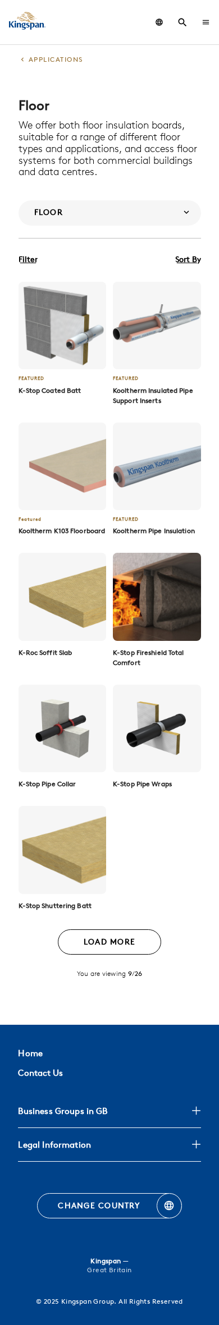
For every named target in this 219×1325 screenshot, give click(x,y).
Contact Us (40, 1072)
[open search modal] (182, 22)
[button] (206, 22)
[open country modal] (159, 22)
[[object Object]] (63, 326)
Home (30, 1053)
